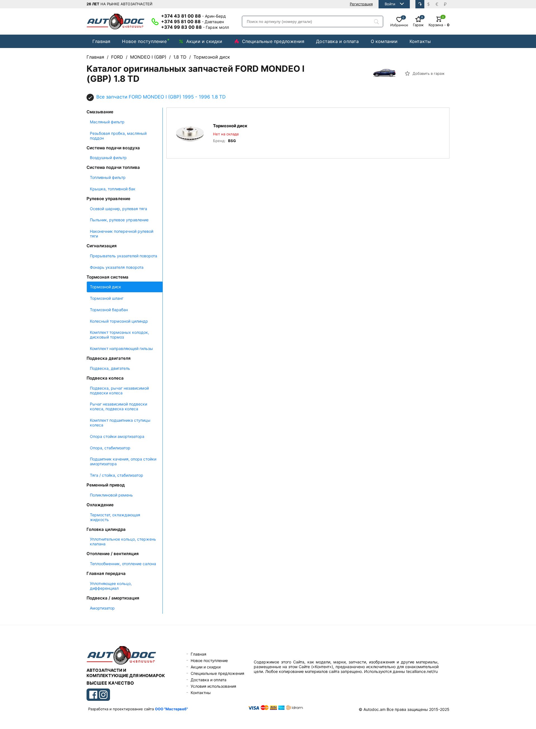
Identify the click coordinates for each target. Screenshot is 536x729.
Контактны (201, 692)
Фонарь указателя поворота (116, 267)
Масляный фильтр (107, 121)
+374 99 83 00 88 (195, 27)
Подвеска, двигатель (110, 368)
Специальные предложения (273, 41)
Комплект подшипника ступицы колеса (120, 422)
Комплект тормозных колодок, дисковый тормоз (119, 334)
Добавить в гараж (428, 73)
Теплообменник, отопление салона (123, 563)
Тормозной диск (105, 286)
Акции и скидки (204, 41)
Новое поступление (144, 41)
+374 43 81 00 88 (193, 16)
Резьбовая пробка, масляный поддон (118, 135)
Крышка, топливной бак (112, 188)
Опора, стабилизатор (110, 447)
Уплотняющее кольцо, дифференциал (111, 586)
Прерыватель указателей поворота (123, 255)
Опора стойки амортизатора (117, 436)
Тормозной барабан (109, 309)
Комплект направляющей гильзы (121, 348)
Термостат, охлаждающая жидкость (115, 517)
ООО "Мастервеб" (171, 709)
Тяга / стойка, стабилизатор (116, 475)
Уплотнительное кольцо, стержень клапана (123, 541)
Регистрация (361, 4)
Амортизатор (102, 608)
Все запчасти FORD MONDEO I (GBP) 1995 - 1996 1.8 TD (161, 97)
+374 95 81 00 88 (192, 21)
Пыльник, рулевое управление (119, 219)
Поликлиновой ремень (111, 495)
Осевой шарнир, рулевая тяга (118, 208)
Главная (101, 41)
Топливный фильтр (108, 177)
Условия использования (213, 686)
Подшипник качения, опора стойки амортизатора (123, 461)
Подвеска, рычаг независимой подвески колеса (119, 390)
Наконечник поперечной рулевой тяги (121, 233)
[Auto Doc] (116, 21)
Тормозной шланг (106, 298)
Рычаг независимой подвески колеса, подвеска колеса (118, 406)
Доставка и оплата (337, 41)
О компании (384, 41)
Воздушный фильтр (108, 157)
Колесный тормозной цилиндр (119, 321)
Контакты (420, 41)
